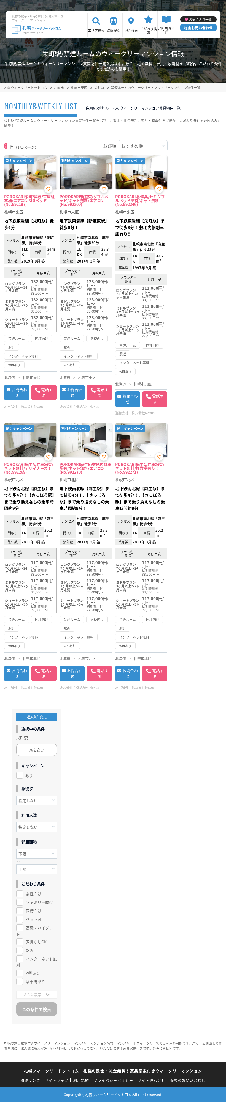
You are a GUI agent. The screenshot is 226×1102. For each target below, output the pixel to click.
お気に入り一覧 (200, 19)
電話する (47, 392)
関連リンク (30, 1080)
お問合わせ (19, 392)
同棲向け (33, 910)
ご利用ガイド (166, 30)
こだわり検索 (148, 30)
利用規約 (81, 1080)
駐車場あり (35, 981)
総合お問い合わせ (198, 27)
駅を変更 (36, 749)
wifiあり (33, 973)
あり (29, 775)
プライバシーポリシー (113, 1080)
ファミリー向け (39, 902)
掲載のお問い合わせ (188, 1080)
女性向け (33, 893)
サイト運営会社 (151, 1080)
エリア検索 (96, 30)
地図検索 (131, 30)
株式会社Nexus (32, 406)
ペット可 (33, 919)
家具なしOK (36, 941)
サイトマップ (57, 1080)
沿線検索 (113, 30)
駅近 (30, 950)
